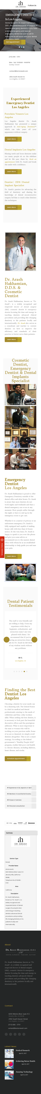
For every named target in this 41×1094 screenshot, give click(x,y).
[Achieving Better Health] (9, 1064)
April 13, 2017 (25, 1064)
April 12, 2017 (23, 1053)
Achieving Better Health (25, 1061)
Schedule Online (2, 549)
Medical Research (23, 1050)
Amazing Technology (24, 1072)
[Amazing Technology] (9, 1075)
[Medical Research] (9, 1053)
